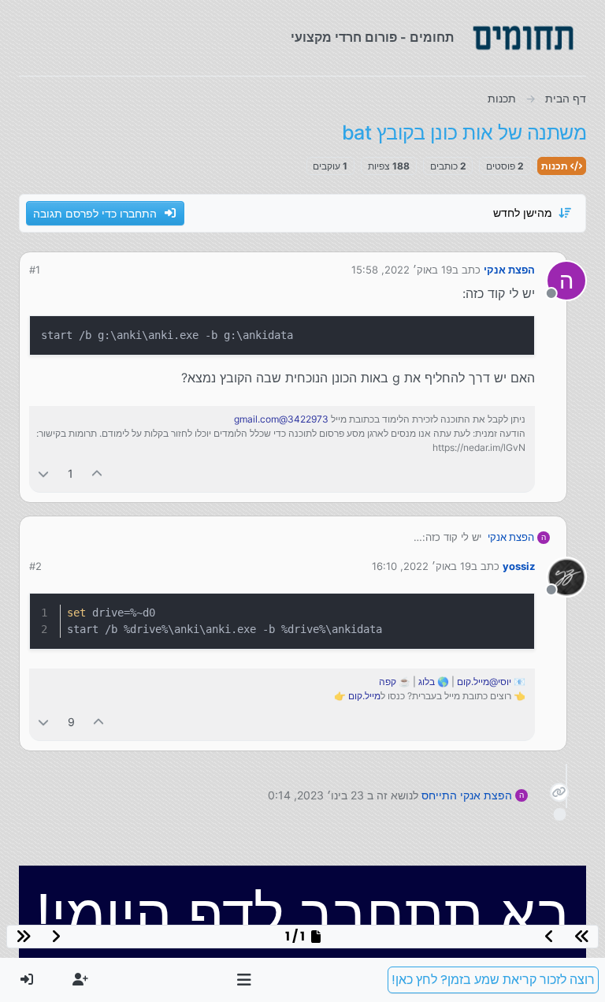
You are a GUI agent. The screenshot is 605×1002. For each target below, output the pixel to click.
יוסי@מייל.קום (484, 681)
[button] (244, 980)
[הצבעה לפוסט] (98, 473)
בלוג (426, 681)
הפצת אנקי (509, 269)
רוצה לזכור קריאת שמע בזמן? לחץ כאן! (493, 979)
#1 (34, 269)
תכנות (555, 166)
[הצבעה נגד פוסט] (43, 473)
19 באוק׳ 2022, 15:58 (401, 269)
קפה (387, 681)
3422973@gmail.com (281, 419)
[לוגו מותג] (523, 38)
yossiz (519, 566)
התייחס (439, 795)
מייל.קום (364, 696)
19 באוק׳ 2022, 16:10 (421, 566)
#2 (35, 566)
